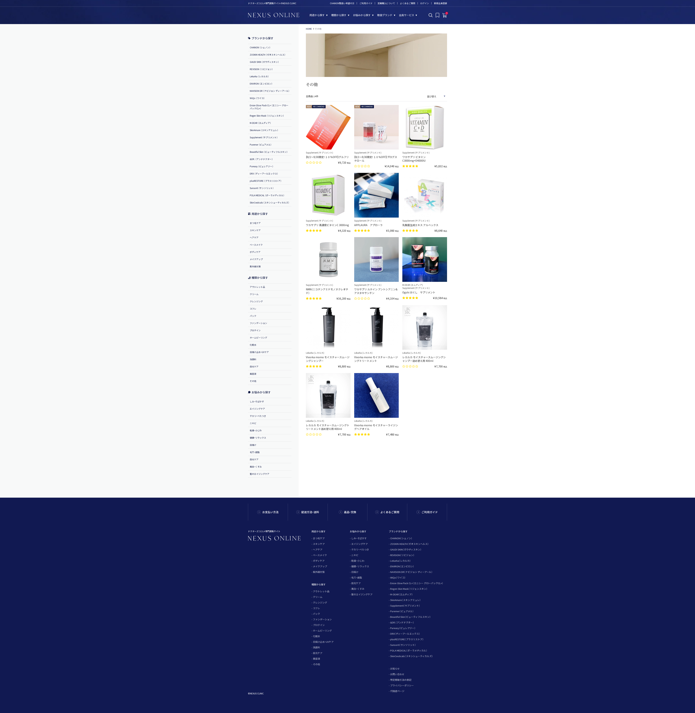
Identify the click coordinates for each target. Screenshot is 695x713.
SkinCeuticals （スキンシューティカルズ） (269, 202)
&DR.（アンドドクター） (402, 622)
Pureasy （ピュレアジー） (261, 166)
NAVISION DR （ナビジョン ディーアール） (269, 90)
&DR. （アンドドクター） (261, 159)
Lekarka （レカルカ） (259, 76)
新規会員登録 (440, 3)
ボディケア (255, 251)
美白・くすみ (256, 466)
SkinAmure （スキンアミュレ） (264, 130)
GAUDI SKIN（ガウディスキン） (406, 549)
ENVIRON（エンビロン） (402, 566)
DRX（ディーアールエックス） (405, 633)
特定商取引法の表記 (400, 680)
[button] (314, 162)
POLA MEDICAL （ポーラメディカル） (267, 195)
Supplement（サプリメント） (405, 605)
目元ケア (254, 366)
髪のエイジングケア (259, 473)
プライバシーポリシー (402, 685)
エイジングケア (257, 408)
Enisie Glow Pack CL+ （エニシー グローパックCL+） (269, 107)
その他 (253, 380)
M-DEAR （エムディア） (260, 122)
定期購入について (386, 3)
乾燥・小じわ (256, 430)
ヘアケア (254, 237)
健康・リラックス (258, 437)
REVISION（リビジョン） (402, 555)
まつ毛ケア (255, 222)
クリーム (254, 294)
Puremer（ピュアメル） (402, 611)
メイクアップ (256, 259)
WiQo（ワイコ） (398, 577)
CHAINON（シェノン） (401, 538)
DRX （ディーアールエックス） (264, 173)
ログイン (424, 3)
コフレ (253, 308)
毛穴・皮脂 (255, 452)
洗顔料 (253, 359)
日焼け (253, 444)
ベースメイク (256, 244)
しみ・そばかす (257, 401)
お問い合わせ (397, 674)
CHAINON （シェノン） (260, 47)
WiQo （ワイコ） (257, 98)
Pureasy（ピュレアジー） (403, 628)
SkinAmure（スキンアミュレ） (405, 600)
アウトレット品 (257, 286)
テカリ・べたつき (258, 415)
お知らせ (395, 668)
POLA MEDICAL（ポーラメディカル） (408, 650)
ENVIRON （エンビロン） (261, 83)
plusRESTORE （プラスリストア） (265, 180)
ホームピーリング (258, 337)
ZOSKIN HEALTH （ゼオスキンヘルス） (267, 54)
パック (253, 315)
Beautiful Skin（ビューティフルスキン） (410, 617)
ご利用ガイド (365, 3)
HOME (309, 29)
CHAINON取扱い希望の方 (342, 3)
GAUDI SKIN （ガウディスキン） (264, 61)
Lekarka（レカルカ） (400, 560)
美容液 (253, 373)
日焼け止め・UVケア (259, 352)
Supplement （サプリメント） (264, 137)
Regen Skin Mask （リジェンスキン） (267, 115)
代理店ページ (397, 691)
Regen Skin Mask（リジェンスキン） (408, 588)
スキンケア (255, 230)
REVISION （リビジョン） (261, 69)
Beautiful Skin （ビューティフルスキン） (269, 151)
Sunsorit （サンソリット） (262, 188)
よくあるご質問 (407, 3)
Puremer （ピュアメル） (260, 144)
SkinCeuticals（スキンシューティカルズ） (411, 656)
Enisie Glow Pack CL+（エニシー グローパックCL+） (416, 583)
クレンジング (256, 301)
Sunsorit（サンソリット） (403, 645)
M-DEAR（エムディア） (401, 594)
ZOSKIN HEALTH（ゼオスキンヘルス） (409, 544)
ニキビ (253, 423)
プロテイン (255, 330)
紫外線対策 (255, 266)
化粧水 (253, 344)
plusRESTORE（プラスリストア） (407, 639)
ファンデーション (258, 323)
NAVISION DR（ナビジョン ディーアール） (411, 572)
